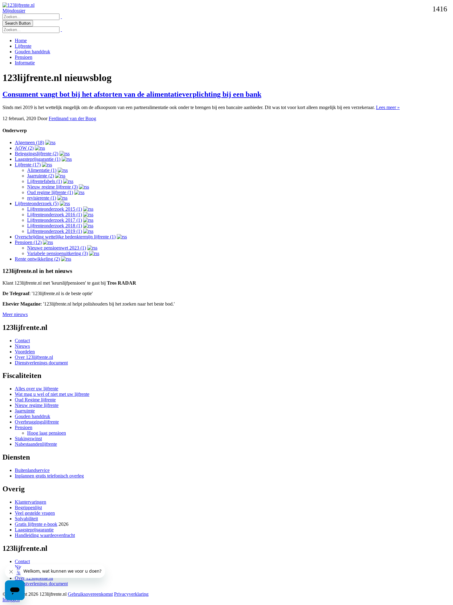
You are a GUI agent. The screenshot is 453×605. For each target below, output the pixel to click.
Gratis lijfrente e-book (36, 524)
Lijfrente (23, 46)
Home (21, 40)
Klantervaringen (30, 502)
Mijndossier (13, 10)
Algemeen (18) (29, 142)
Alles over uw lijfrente (36, 388)
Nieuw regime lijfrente (37, 405)
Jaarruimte (25, 410)
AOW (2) (24, 148)
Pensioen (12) (28, 242)
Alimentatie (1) (41, 170)
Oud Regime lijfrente (35, 399)
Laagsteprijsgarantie (34, 529)
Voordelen (25, 351)
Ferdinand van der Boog (72, 118)
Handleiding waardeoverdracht (45, 535)
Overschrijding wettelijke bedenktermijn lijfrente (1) (65, 236)
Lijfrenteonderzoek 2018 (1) (54, 225)
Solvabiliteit (26, 518)
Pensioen (23, 57)
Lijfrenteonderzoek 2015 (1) (54, 209)
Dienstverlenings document (41, 362)
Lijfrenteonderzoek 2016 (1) (54, 214)
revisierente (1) (41, 198)
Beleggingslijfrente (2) (36, 153)
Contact (22, 340)
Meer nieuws (15, 314)
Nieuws (22, 346)
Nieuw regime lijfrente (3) (52, 186)
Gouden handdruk (32, 51)
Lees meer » (388, 107)
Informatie (25, 62)
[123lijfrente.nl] (18, 5)
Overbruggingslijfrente (37, 421)
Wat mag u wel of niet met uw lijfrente (52, 394)
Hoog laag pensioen (46, 433)
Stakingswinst (28, 438)
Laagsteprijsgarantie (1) (37, 159)
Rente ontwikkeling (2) (37, 259)
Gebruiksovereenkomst (90, 594)
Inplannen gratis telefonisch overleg (49, 475)
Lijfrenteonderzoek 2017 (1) (54, 220)
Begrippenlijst (28, 507)
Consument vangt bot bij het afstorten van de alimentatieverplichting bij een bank (131, 94)
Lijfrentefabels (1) (44, 181)
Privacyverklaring (131, 594)
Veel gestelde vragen (35, 513)
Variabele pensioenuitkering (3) (57, 253)
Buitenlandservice (32, 470)
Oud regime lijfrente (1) (50, 192)
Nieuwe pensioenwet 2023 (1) (56, 247)
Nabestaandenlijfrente (36, 444)
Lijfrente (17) (28, 164)
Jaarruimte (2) (40, 175)
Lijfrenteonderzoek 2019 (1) (54, 231)
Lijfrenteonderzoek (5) (37, 203)
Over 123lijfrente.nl (34, 357)
